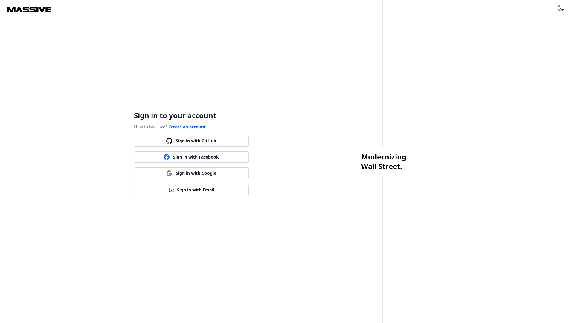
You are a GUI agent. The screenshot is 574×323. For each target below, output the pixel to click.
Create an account (187, 126)
